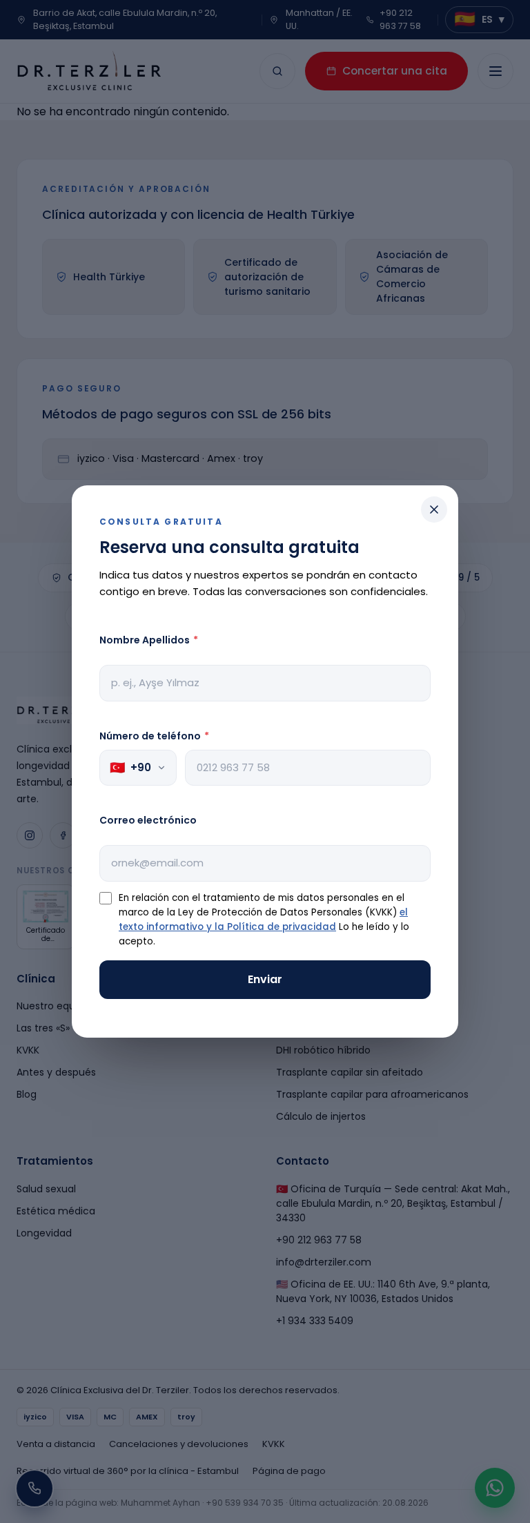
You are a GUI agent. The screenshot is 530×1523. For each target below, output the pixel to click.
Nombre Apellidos (148, 640)
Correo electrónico (148, 820)
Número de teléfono (154, 736)
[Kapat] (434, 509)
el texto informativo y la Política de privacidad (263, 919)
